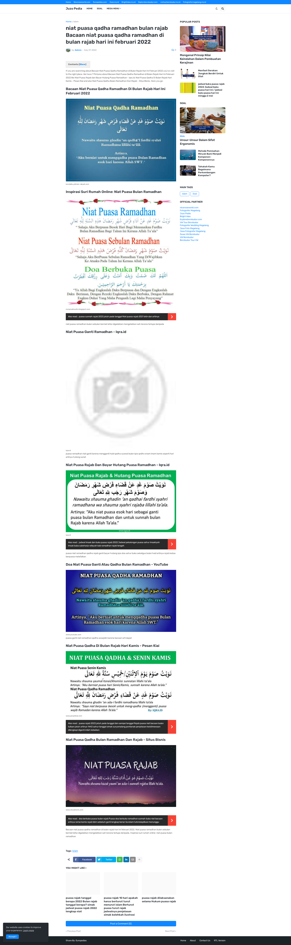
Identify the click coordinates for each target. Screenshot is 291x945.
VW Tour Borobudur (189, 222)
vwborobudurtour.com (149, 6)
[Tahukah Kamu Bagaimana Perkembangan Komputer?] (188, 170)
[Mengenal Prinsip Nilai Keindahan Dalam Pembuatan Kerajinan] (202, 39)
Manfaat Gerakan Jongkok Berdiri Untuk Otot (210, 73)
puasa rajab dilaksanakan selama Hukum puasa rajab (159, 899)
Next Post (170, 931)
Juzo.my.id (114, 2)
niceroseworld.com (189, 207)
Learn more (28, 930)
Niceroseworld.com (82, 2)
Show (82, 64)
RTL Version (219, 940)
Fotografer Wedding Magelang (194, 225)
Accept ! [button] (12, 936)
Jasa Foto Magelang (189, 228)
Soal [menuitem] (99, 8)
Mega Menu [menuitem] (113, 8)
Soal (195, 193)
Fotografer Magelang (75, 6)
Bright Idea (185, 216)
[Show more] (139, 859)
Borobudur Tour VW (189, 240)
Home (68, 2)
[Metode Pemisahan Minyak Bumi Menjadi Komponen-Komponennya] (188, 155)
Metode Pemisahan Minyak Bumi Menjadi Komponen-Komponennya (209, 155)
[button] (216, 8)
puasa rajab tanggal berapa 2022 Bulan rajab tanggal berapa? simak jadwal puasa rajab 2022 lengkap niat (81, 904)
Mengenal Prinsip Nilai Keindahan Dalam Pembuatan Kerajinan (200, 58)
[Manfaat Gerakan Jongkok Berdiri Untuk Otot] (188, 73)
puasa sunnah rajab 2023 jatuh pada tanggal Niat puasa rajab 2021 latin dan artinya (119, 316)
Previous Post (74, 931)
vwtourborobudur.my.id (170, 2)
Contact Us (204, 940)
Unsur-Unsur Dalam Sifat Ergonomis (197, 142)
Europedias (81, 940)
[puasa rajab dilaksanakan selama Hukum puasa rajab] (159, 883)
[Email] (133, 859)
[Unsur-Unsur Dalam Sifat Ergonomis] (202, 120)
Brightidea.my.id (128, 2)
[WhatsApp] (120, 859)
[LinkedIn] (126, 859)
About (193, 940)
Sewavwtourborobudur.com (125, 6)
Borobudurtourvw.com (171, 6)
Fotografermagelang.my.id (194, 2)
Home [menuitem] (90, 8)
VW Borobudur (187, 237)
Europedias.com (100, 2)
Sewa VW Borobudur (189, 234)
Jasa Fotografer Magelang (192, 231)
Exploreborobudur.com (148, 2)
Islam (76, 22)
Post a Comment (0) (121, 923)
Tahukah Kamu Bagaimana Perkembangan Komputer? (206, 171)
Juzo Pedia (74, 8)
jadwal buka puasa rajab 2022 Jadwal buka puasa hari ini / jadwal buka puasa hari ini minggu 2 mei (211, 90)
